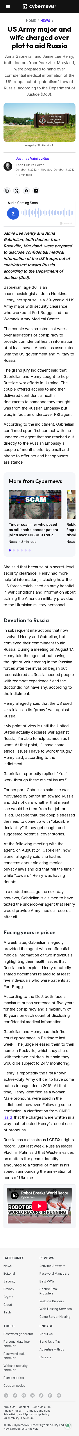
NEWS (45, 20)
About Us (46, 1334)
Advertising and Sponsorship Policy (26, 1414)
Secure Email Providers (49, 1291)
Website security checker (16, 1368)
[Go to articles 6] (30, 550)
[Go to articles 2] (14, 550)
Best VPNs (47, 1281)
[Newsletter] (58, 1395)
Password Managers (54, 1273)
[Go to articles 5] (26, 550)
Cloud (8, 1304)
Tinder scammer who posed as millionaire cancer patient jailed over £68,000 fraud (33, 529)
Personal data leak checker (17, 1344)
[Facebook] (15, 1395)
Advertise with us (52, 1349)
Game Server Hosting (55, 1316)
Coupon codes (14, 1385)
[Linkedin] (32, 1395)
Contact (24, 1407)
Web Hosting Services (56, 1309)
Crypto (8, 1297)
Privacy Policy (13, 1410)
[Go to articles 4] (22, 550)
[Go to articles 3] (18, 550)
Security (9, 1281)
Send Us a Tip (50, 1341)
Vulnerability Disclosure (19, 1418)
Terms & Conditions (37, 1410)
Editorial (9, 1273)
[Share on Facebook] (26, 190)
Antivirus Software (53, 1266)
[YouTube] (23, 1395)
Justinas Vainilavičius (33, 158)
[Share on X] (16, 190)
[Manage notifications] (67, 1425)
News (13, 541)
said (8, 1117)
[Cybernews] (39, 6)
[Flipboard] (50, 1395)
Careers (45, 1357)
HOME (31, 20)
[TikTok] (41, 1395)
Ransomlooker (14, 1378)
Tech (7, 1312)
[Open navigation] (8, 6)
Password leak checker (14, 1356)
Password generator (18, 1334)
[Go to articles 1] (10, 550)
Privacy (9, 1289)
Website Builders (52, 1301)
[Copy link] (7, 190)
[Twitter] (6, 1395)
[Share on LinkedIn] (36, 190)
